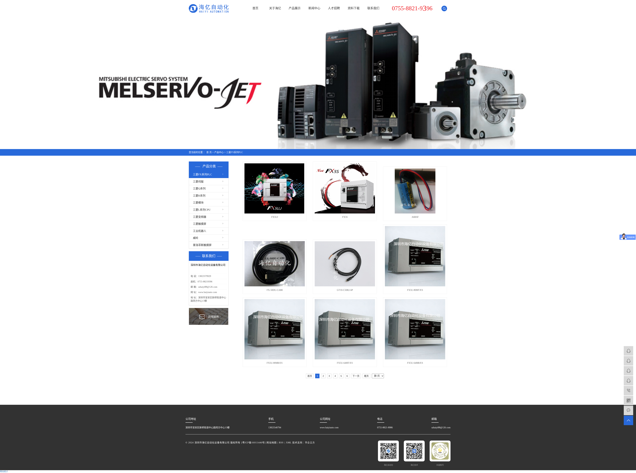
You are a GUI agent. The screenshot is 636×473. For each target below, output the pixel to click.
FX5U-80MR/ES (275, 363)
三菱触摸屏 (199, 223)
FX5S (345, 217)
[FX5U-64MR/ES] (415, 329)
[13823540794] (628, 390)
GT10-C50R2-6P (345, 290)
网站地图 (271, 442)
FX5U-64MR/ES (415, 363)
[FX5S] (345, 188)
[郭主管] (628, 380)
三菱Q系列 (199, 188)
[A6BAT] (415, 190)
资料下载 (354, 8)
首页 (255, 8)
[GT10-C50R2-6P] (345, 263)
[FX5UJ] (274, 188)
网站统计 (4, 471)
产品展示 (295, 8)
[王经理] (628, 370)
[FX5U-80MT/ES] (415, 256)
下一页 (355, 376)
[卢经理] (628, 361)
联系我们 (373, 8)
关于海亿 (275, 8)
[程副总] (628, 351)
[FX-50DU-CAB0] (274, 264)
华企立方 (310, 442)
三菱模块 (198, 202)
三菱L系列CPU (202, 209)
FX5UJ (274, 217)
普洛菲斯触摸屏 (202, 245)
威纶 (195, 237)
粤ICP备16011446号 (253, 442)
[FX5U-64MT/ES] (345, 329)
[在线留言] (628, 410)
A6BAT (415, 217)
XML (289, 442)
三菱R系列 (199, 195)
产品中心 (219, 152)
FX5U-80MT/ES (415, 290)
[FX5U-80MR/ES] (274, 329)
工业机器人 (199, 231)
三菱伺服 (198, 181)
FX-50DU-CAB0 (275, 290)
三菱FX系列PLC (234, 152)
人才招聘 (334, 8)
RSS (281, 442)
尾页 (366, 376)
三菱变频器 (199, 216)
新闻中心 (314, 8)
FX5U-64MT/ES (345, 363)
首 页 (209, 152)
